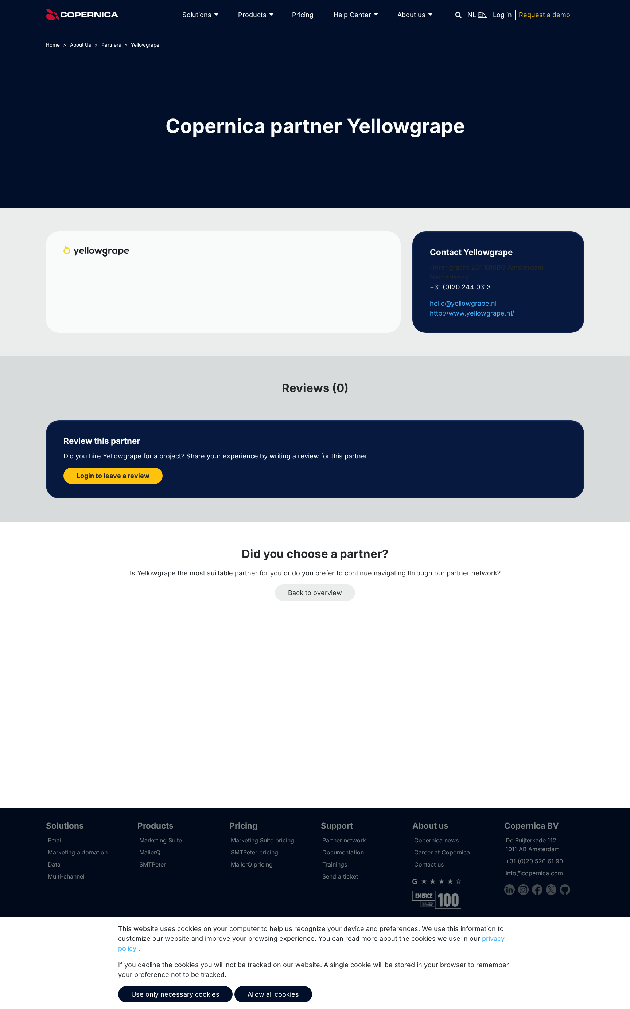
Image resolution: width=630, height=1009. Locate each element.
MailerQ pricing (252, 864)
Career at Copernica (442, 852)
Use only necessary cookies (175, 994)
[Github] (565, 891)
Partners (111, 45)
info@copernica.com (534, 873)
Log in (502, 15)
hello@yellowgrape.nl (463, 303)
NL (471, 15)
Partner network (344, 840)
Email (55, 840)
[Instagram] (525, 891)
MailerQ (149, 852)
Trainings (334, 864)
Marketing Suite (160, 840)
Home (53, 45)
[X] (553, 891)
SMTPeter (152, 864)
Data (54, 864)
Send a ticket (340, 876)
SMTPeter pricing (254, 852)
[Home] (82, 14)
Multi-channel (66, 876)
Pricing (303, 15)
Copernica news (436, 840)
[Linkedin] (511, 891)
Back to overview (315, 593)
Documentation (343, 852)
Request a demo (544, 15)
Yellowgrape (145, 45)
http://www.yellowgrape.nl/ (472, 313)
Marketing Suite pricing (262, 840)
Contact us (429, 864)
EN (482, 15)
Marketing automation (78, 852)
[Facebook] (539, 891)
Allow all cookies (273, 994)
